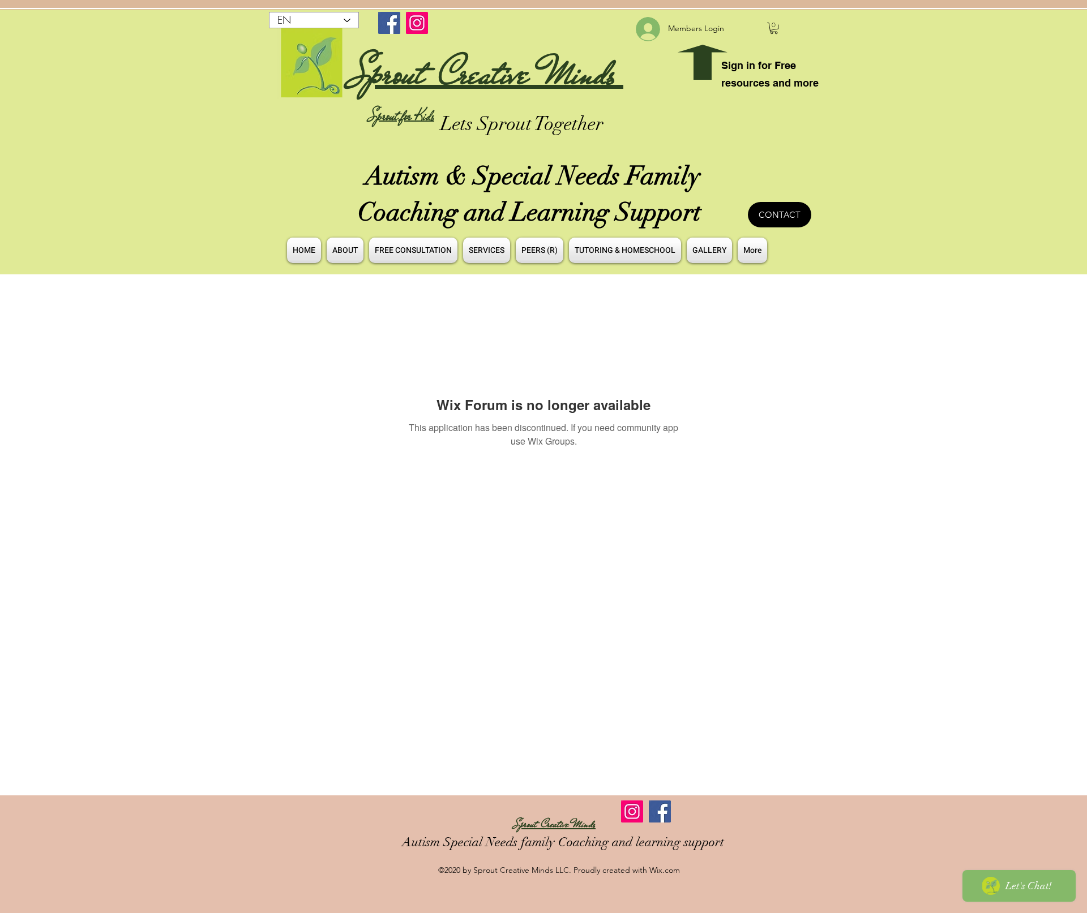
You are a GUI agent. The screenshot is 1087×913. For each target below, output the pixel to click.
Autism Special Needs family (478, 842)
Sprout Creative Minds (486, 73)
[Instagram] (417, 23)
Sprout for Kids (401, 116)
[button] (774, 28)
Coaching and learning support (639, 842)
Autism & (419, 176)
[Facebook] (389, 23)
